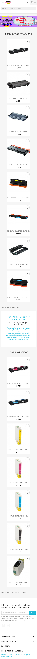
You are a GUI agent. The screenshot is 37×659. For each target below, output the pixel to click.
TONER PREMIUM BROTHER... (18, 98)
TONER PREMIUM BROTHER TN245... (18, 383)
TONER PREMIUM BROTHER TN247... (18, 231)
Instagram (8, 625)
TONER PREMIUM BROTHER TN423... (18, 198)
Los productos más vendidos (14, 593)
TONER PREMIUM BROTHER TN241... (18, 65)
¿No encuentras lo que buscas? (18, 318)
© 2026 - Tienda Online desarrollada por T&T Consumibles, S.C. (16, 655)
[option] (18, 21)
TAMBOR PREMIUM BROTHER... (18, 264)
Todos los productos (11, 308)
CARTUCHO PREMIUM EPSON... (18, 450)
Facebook (3, 625)
